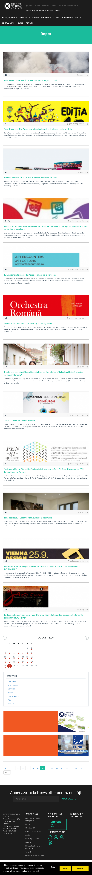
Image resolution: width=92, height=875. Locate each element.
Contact (50, 10)
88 (18, 768)
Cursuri (37, 6)
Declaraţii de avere (32, 839)
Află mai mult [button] (33, 871)
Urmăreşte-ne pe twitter (56, 824)
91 (33, 768)
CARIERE (57, 10)
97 (62, 768)
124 (76, 768)
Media (54, 6)
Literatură (12, 681)
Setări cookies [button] (53, 868)
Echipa (27, 824)
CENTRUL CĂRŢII (8, 23)
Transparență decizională (35, 10)
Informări (29, 23)
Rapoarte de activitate (33, 831)
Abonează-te (69, 799)
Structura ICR (30, 828)
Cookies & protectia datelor (34, 855)
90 (28, 768)
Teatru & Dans (13, 696)
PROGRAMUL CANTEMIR (40, 18)
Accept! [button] (80, 868)
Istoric (27, 835)
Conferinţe (12, 689)
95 (52, 768)
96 (57, 768)
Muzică (11, 693)
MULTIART (12, 704)
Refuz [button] (65, 868)
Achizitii (28, 842)
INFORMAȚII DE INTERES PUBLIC (68, 6)
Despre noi (45, 6)
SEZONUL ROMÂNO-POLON (63, 18)
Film (9, 700)
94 (48, 768)
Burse (20, 23)
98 (67, 768)
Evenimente (23, 18)
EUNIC (77, 18)
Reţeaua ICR (10, 18)
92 (38, 768)
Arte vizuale (13, 685)
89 (23, 768)
